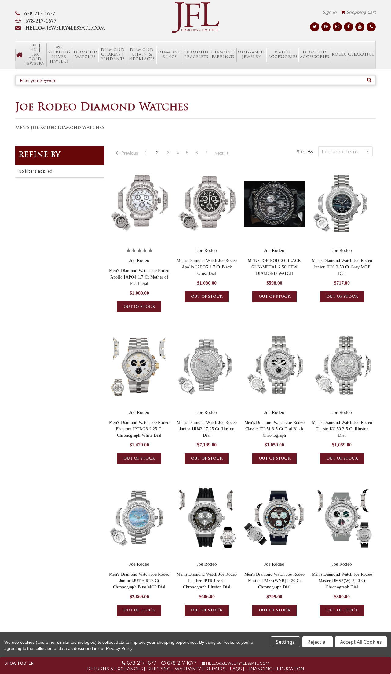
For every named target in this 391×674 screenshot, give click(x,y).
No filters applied (35, 171)
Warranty (188, 669)
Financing (259, 669)
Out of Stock (139, 307)
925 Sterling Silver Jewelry (59, 55)
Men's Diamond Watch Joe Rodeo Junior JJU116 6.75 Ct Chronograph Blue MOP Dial (139, 580)
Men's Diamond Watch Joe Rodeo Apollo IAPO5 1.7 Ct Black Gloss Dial (207, 267)
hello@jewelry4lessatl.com (237, 663)
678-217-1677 (39, 14)
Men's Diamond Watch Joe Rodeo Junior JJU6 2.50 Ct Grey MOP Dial (342, 267)
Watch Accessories (283, 55)
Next (219, 153)
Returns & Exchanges (115, 669)
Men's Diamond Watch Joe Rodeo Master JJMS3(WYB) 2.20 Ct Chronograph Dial (274, 580)
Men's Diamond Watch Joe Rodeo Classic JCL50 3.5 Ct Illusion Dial (342, 429)
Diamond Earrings (223, 55)
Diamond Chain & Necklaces (142, 54)
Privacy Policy (119, 648)
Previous (129, 153)
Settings (285, 642)
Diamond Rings (170, 55)
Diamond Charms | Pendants (112, 54)
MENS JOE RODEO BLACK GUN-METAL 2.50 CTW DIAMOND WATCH (274, 267)
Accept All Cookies (361, 642)
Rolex (339, 54)
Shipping (158, 669)
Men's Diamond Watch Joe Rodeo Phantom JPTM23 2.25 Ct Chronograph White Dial (139, 429)
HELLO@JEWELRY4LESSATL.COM (65, 28)
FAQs (236, 669)
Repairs (215, 669)
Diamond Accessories (314, 55)
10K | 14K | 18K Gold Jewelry (35, 55)
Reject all (317, 642)
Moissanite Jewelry (251, 55)
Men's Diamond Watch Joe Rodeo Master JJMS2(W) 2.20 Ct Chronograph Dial (342, 580)
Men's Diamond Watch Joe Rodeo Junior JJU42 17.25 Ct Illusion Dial (207, 429)
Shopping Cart (360, 12)
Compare (137, 209)
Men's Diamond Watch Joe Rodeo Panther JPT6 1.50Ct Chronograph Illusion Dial (207, 580)
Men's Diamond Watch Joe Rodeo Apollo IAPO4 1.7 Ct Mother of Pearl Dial (139, 277)
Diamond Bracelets (196, 55)
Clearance (361, 54)
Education (290, 669)
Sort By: (305, 152)
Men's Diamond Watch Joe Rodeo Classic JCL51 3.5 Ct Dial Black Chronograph (274, 429)
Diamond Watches (85, 55)
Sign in (330, 12)
